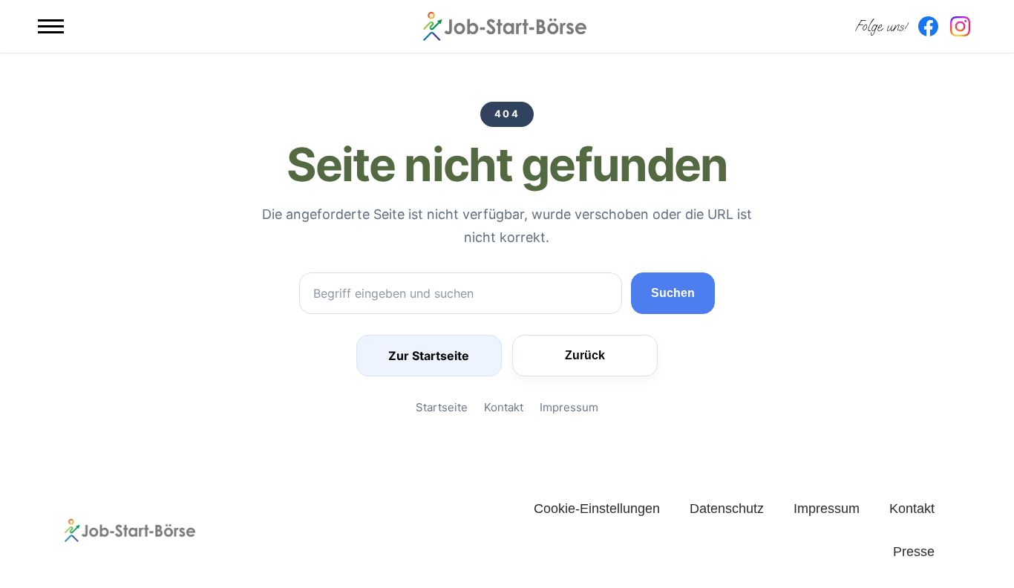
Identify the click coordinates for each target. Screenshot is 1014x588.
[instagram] (960, 26)
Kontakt (503, 407)
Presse (914, 551)
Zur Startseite (428, 355)
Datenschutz (727, 508)
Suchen (673, 293)
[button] (51, 26)
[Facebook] (928, 26)
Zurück (585, 355)
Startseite (442, 407)
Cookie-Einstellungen (597, 508)
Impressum (569, 407)
